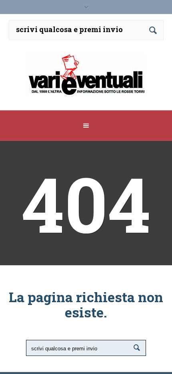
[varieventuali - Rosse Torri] (86, 78)
